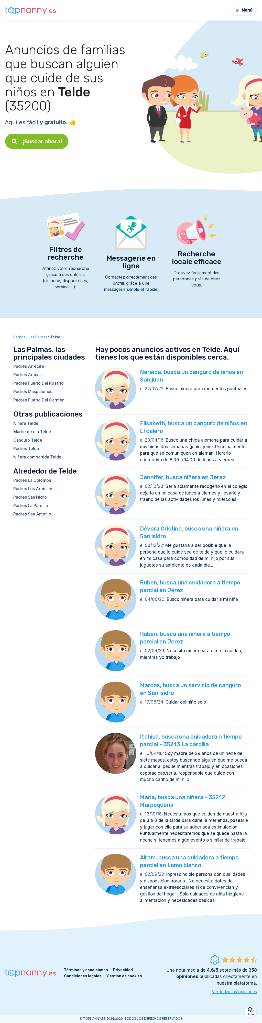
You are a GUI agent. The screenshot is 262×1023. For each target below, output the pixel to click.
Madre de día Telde (32, 431)
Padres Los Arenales (33, 488)
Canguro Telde (27, 440)
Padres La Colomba (32, 480)
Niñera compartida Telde (37, 456)
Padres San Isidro (30, 497)
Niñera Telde (25, 423)
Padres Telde (26, 448)
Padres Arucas (27, 374)
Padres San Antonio (32, 513)
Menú (247, 10)
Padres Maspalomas (32, 391)
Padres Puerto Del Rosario (38, 383)
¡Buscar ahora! (42, 141)
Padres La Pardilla (30, 505)
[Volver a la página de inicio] (30, 10)
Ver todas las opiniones (234, 991)
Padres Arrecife (28, 366)
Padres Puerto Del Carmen (38, 400)
